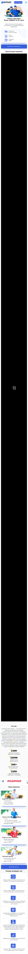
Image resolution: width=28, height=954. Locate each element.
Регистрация (18, 2)
